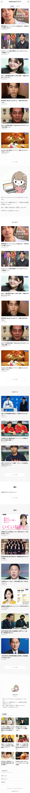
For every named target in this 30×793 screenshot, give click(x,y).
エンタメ (5, 775)
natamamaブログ (15, 1)
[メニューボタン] (1, 1)
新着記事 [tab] (12, 6)
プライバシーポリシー (18, 788)
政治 (4, 782)
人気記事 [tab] (18, 6)
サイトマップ (10, 788)
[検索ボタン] (28, 1)
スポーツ (5, 778)
